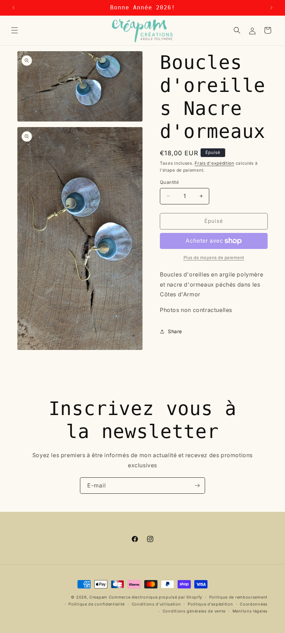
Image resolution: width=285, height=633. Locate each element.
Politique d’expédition (210, 604)
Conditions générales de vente (194, 611)
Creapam (98, 597)
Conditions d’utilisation (156, 604)
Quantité (169, 182)
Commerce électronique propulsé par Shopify (155, 597)
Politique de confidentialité (96, 604)
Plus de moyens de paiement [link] (214, 257)
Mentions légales (250, 611)
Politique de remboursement (238, 597)
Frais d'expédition (214, 163)
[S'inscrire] (197, 485)
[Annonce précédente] (13, 7)
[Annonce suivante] (271, 7)
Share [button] (175, 331)
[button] (14, 30)
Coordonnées (254, 604)
